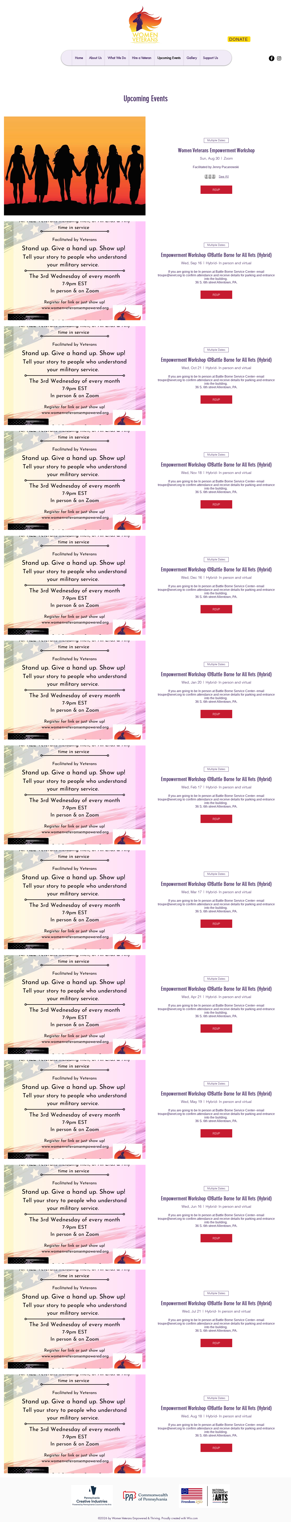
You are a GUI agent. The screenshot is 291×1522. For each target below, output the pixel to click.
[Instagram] (279, 58)
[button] (210, 57)
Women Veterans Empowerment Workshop (216, 150)
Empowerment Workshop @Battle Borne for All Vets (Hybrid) (216, 255)
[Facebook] (271, 58)
